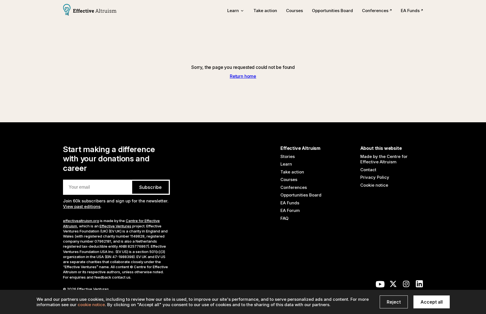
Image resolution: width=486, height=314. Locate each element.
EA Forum (290, 210)
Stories (287, 156)
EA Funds (410, 10)
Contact (368, 169)
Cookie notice (374, 185)
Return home (243, 76)
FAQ (284, 218)
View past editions (81, 206)
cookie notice (91, 304)
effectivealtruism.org (81, 220)
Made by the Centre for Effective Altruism (384, 159)
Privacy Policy (374, 177)
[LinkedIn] (419, 285)
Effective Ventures (115, 226)
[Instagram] (406, 285)
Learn (286, 164)
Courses (294, 10)
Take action (265, 10)
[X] (393, 285)
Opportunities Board (332, 10)
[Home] (89, 10)
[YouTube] (380, 285)
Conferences (375, 10)
